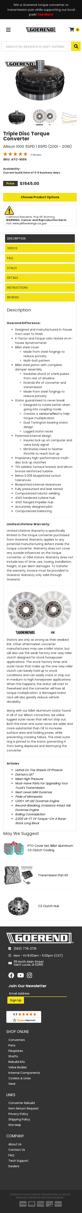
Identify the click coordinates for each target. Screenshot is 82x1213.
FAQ (10, 258)
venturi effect (48, 414)
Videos (12, 248)
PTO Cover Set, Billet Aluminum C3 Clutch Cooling (50, 848)
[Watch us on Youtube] (20, 976)
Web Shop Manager (52, 1197)
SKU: (6, 159)
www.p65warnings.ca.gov (30, 223)
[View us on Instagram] (29, 976)
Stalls (12, 268)
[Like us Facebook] (11, 976)
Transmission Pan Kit (53, 875)
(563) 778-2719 (25, 948)
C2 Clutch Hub (48, 906)
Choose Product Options (40, 197)
